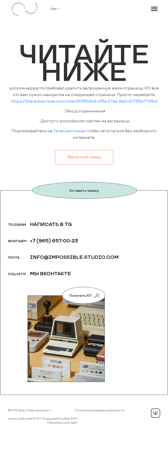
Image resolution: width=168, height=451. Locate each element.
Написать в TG (51, 224)
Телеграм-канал (69, 131)
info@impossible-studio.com (74, 257)
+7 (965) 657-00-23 (54, 241)
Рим (53, 9)
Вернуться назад (84, 157)
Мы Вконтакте (50, 274)
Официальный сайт (62, 422)
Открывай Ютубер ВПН (59, 419)
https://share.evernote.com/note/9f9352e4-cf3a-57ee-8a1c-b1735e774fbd (84, 101)
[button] (153, 8)
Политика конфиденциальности (99, 410)
